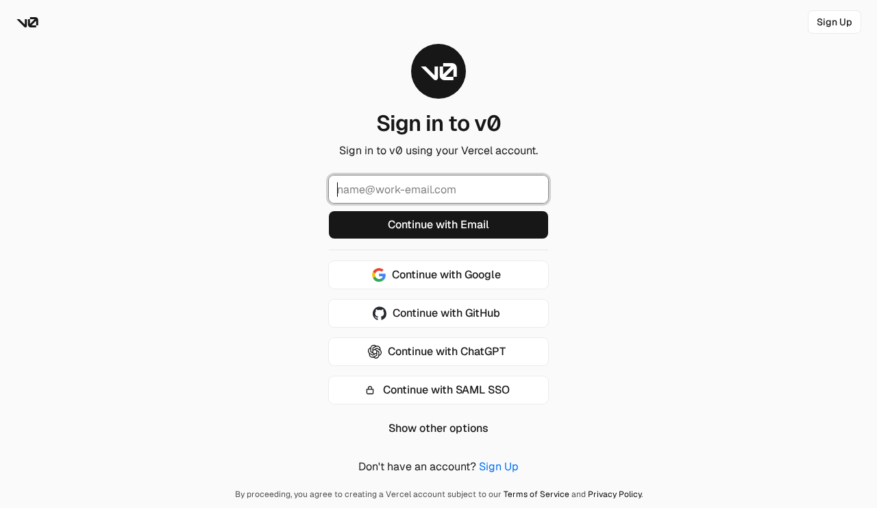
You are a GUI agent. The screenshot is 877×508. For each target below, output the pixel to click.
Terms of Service (536, 494)
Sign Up (499, 466)
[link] (834, 22)
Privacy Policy (614, 494)
